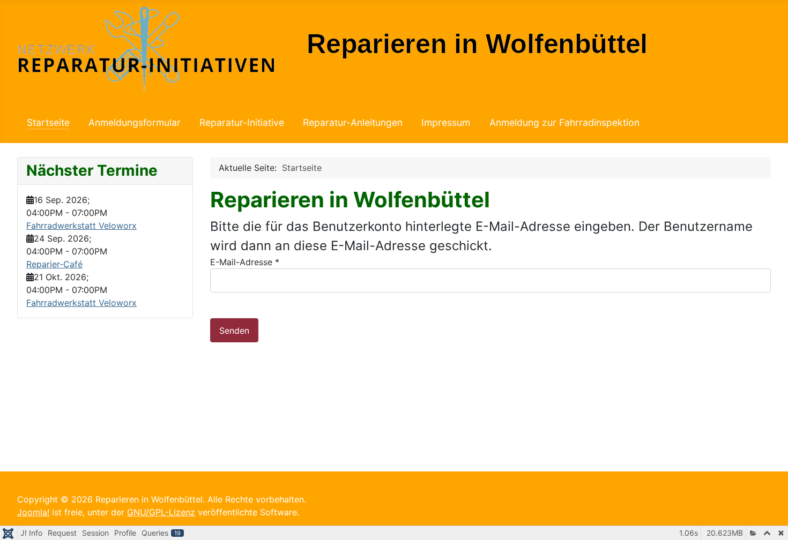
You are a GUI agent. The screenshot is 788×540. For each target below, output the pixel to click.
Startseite (48, 122)
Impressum (445, 122)
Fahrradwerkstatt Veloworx (81, 225)
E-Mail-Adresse (244, 262)
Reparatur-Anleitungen (353, 122)
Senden (234, 330)
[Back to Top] (769, 520)
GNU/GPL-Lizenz (161, 512)
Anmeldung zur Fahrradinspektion (564, 122)
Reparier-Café (54, 264)
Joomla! (33, 512)
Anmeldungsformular (134, 122)
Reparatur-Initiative (241, 122)
